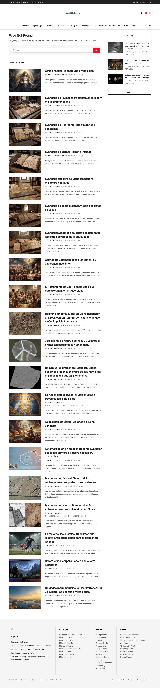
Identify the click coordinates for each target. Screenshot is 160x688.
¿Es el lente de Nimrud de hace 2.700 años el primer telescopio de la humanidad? (72, 343)
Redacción (50, 545)
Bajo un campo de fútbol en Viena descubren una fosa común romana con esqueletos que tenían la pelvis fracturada (72, 317)
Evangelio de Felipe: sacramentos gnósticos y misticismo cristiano (73, 100)
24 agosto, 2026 (73, 379)
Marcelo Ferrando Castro (55, 75)
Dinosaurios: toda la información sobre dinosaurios (31, 645)
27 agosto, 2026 (73, 105)
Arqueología (37, 25)
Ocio (133, 25)
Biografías (75, 25)
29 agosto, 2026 (73, 75)
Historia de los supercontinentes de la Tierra (28, 649)
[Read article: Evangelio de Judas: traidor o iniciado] (25, 161)
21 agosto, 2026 (63, 545)
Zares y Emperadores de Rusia (132, 640)
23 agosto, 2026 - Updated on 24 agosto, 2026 (64, 516)
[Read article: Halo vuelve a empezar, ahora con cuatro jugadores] (25, 570)
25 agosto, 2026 (73, 325)
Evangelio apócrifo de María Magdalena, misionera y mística (69, 181)
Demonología (101, 665)
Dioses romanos (126, 651)
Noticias (25, 25)
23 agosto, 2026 (73, 486)
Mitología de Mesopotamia (69, 648)
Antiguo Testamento (104, 662)
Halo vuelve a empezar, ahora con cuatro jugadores (70, 563)
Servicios (41, 2)
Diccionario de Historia (105, 25)
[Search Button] (150, 25)
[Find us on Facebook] (137, 13)
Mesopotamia (101, 634)
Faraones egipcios (127, 637)
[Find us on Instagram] (150, 13)
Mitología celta (65, 651)
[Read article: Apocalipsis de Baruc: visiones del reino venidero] (25, 431)
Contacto (26, 2)
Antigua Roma (101, 648)
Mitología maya (65, 657)
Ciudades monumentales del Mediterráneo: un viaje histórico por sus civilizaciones (73, 590)
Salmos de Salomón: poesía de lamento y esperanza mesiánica (70, 262)
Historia (49, 25)
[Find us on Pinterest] (146, 13)
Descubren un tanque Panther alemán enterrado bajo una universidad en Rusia (70, 507)
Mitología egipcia (66, 643)
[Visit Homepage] (72, 13)
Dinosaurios (123, 25)
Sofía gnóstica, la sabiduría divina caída (69, 71)
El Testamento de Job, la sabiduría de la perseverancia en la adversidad (69, 289)
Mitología (86, 25)
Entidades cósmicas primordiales (72, 634)
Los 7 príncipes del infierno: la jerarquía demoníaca (137, 61)
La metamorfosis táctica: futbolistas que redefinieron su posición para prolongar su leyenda (71, 538)
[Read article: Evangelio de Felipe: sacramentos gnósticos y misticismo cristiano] (25, 107)
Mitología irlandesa (66, 654)
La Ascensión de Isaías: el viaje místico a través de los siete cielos (70, 397)
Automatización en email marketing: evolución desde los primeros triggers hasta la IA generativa (73, 452)
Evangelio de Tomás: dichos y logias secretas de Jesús (73, 208)
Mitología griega (65, 637)
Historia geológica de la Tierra (22, 653)
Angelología (100, 668)
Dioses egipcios (126, 648)
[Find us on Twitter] (141, 13)
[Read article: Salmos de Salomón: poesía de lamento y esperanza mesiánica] (25, 269)
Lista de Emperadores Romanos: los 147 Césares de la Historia (138, 76)
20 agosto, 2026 (73, 595)
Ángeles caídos (126, 643)
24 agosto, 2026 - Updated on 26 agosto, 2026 (64, 405)
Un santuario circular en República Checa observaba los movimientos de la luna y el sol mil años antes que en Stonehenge (73, 371)
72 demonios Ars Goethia (130, 646)
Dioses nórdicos (126, 654)
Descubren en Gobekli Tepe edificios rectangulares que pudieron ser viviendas (70, 480)
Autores (33, 2)
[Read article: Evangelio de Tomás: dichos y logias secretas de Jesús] (25, 215)
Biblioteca (62, 25)
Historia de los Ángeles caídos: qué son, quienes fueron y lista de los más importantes (137, 46)
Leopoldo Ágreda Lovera (55, 325)
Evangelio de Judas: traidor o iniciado (68, 152)
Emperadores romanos (129, 634)
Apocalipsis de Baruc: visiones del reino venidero (70, 424)
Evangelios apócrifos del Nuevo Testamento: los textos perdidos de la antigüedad (72, 235)
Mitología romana (66, 646)
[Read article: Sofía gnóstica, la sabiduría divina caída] (25, 80)
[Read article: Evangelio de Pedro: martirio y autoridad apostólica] (25, 134)
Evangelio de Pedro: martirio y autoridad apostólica (70, 127)
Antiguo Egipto (102, 646)
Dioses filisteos (126, 657)
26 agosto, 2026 (73, 267)
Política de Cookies (15, 2)
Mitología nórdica (66, 640)
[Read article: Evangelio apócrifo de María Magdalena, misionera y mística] (25, 188)
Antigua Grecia (102, 643)
